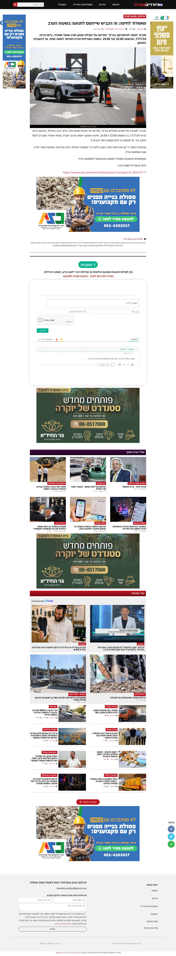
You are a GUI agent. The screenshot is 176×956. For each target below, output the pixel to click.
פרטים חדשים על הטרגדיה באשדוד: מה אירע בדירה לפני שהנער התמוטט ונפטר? (44, 781)
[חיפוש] (15, 4)
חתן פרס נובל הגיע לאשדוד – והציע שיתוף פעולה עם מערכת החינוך (104, 735)
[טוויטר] (171, 836)
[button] (2, 23)
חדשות (115, 4)
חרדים (102, 4)
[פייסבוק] (171, 829)
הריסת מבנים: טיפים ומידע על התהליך (128, 697)
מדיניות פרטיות (151, 928)
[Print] (88, 231)
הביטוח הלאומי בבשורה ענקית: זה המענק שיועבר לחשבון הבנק (90, 527)
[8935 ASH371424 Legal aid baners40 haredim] (161, 87)
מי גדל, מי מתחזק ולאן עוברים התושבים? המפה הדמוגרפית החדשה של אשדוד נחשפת (43, 735)
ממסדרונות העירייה (82, 4)
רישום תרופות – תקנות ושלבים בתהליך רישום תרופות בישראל (107, 754)
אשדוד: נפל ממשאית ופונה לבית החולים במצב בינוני (105, 711)
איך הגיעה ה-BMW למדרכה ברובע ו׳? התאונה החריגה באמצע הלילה (44, 712)
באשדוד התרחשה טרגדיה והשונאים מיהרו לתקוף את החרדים (129, 527)
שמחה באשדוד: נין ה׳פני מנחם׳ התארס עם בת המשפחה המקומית (50, 527)
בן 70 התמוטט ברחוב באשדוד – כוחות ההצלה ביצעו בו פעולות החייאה (104, 781)
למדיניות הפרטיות (63, 923)
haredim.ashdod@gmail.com (72, 888)
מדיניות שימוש (61, 952)
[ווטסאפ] (171, 844)
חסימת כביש (138, 239)
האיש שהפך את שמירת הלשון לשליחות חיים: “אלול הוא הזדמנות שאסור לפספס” (44, 758)
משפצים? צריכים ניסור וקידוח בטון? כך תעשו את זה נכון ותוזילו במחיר (60, 698)
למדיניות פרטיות (75, 952)
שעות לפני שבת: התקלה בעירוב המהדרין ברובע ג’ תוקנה (51, 487)
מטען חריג (127, 239)
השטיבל (62, 4)
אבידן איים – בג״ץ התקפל (134, 486)
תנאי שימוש (152, 921)
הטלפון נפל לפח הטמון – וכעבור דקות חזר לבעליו (88, 487)
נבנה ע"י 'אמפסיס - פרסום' (49, 943)
